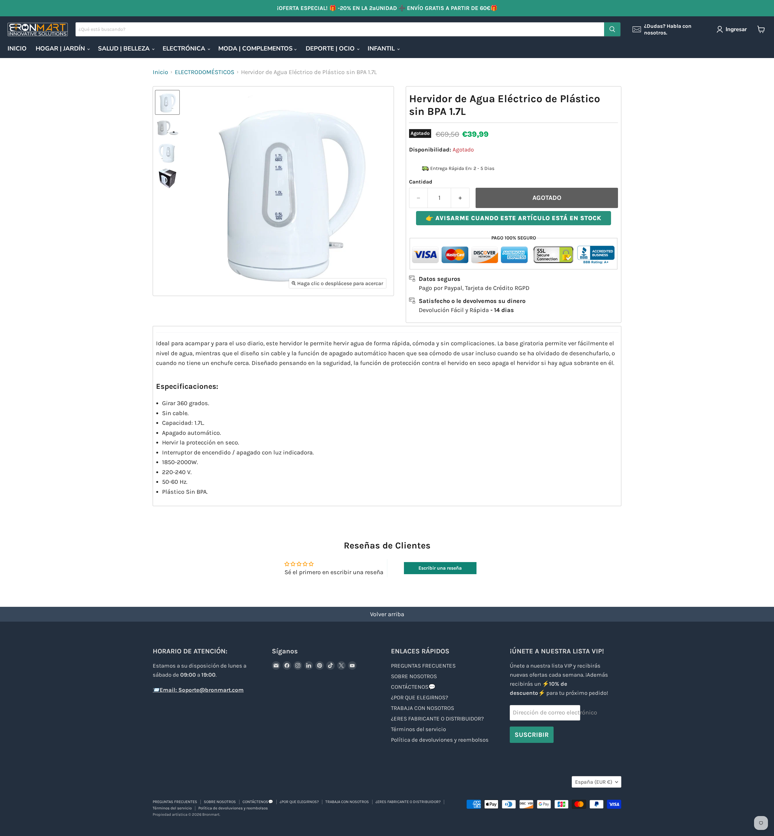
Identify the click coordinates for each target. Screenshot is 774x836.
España (593, 782)
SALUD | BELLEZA (124, 48)
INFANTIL (382, 48)
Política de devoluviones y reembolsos (440, 740)
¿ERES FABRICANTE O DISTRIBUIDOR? (437, 718)
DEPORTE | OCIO (331, 48)
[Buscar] (612, 29)
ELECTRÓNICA (185, 48)
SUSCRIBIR (532, 734)
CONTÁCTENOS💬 (413, 687)
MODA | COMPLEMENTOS (256, 48)
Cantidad (420, 182)
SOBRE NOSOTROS (414, 676)
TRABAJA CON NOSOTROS (422, 708)
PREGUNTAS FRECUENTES (423, 665)
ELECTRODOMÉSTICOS (204, 72)
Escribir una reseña (440, 568)
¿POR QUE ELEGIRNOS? (419, 697)
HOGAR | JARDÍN (61, 48)
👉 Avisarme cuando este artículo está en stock (513, 218)
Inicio (160, 72)
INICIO (17, 48)
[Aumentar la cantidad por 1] (460, 198)
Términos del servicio (418, 729)
